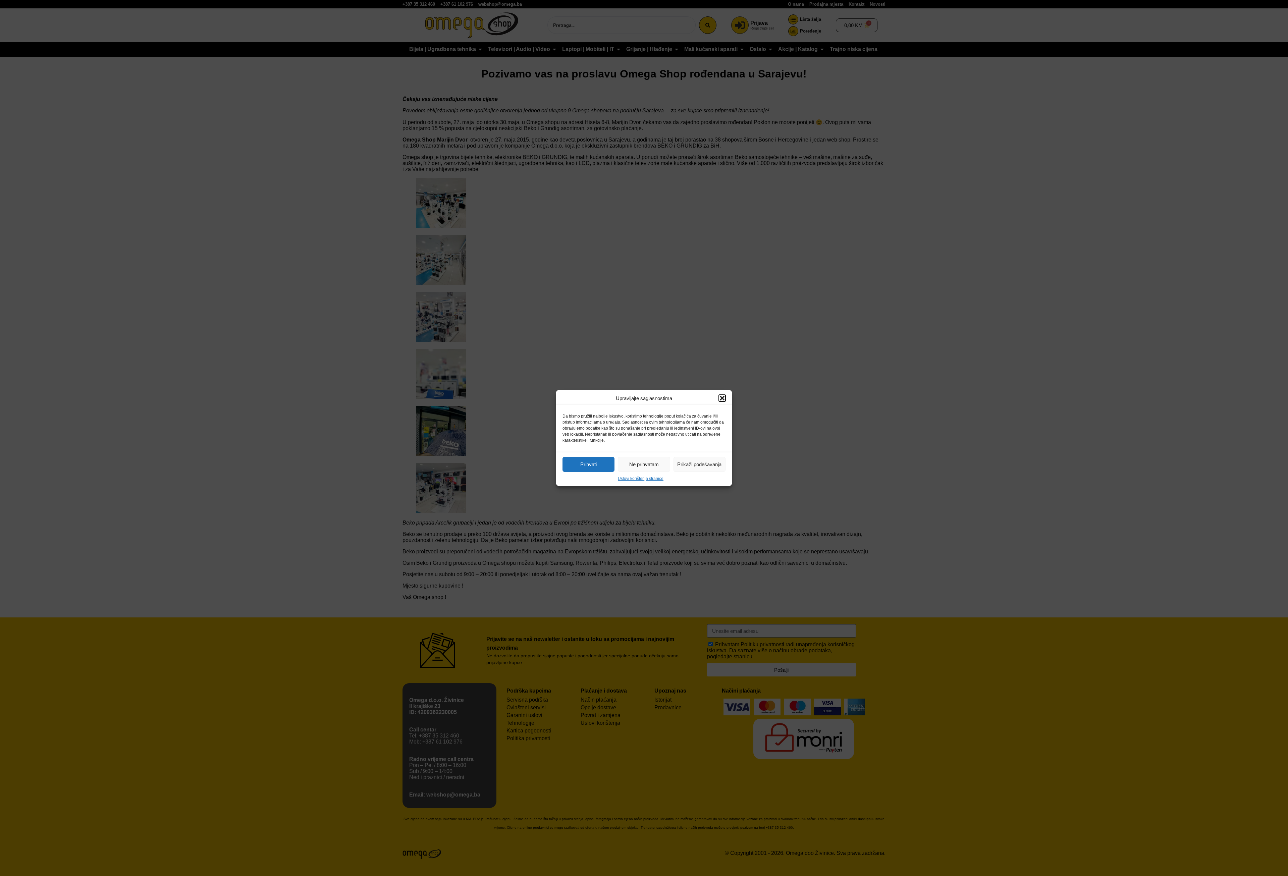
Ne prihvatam (644, 464)
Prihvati (588, 464)
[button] (722, 398)
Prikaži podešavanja (699, 464)
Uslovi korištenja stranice (640, 478)
